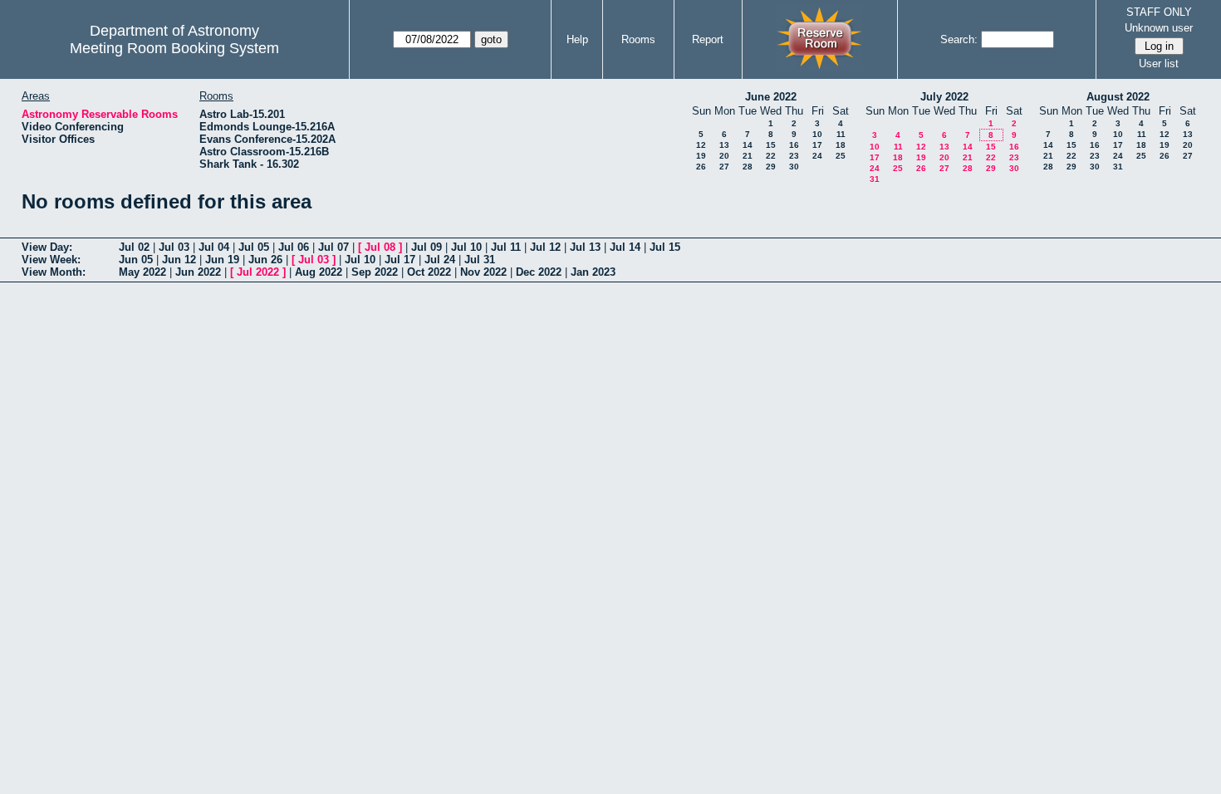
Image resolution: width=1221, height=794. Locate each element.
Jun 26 (265, 259)
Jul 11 (506, 247)
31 (875, 179)
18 (841, 144)
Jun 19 (222, 259)
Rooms (638, 39)
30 (794, 166)
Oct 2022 (429, 272)
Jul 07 (333, 247)
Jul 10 (466, 247)
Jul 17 (400, 259)
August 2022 (1118, 97)
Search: (959, 39)
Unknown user (1159, 28)
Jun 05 (136, 259)
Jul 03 (174, 247)
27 (724, 166)
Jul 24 (439, 259)
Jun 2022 (198, 272)
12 (701, 144)
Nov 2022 (483, 272)
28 (748, 166)
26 (701, 166)
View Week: (51, 259)
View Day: (47, 247)
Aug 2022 (318, 272)
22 (771, 155)
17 (817, 144)
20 (724, 155)
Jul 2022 (258, 272)
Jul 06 (293, 247)
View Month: (54, 272)
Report (707, 39)
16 (794, 144)
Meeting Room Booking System (174, 48)
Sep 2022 (374, 272)
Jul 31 (479, 259)
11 (841, 134)
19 (701, 155)
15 (771, 144)
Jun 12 (179, 259)
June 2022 (771, 97)
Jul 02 (134, 247)
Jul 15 (665, 247)
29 (771, 166)
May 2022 (142, 272)
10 (817, 134)
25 (841, 155)
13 (724, 144)
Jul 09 (426, 247)
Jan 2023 (593, 272)
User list (1159, 63)
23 (794, 155)
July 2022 (944, 97)
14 (748, 144)
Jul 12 (545, 247)
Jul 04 (214, 247)
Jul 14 (625, 247)
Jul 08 (380, 247)
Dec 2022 (538, 272)
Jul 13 (585, 247)
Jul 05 (253, 247)
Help (577, 39)
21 (748, 155)
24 (817, 155)
